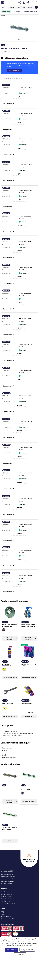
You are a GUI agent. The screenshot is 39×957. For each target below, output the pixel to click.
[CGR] (2, 2)
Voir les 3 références (9, 716)
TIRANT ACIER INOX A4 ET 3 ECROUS (9, 828)
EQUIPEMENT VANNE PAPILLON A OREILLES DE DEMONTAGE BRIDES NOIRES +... (28, 625)
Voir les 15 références (9, 801)
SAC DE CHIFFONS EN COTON (28, 665)
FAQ (2, 912)
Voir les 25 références (9, 638)
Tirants (3, 15)
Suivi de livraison (6, 896)
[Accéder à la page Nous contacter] (33, 2)
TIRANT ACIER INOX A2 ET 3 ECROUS (28, 788)
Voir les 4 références (28, 677)
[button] (24, 2)
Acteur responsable (7, 879)
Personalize (20, 954)
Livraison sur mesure (7, 892)
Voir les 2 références (9, 677)
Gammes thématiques (30, 11)
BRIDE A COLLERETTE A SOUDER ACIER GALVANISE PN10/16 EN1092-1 (9, 625)
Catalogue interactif (7, 901)
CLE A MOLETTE (7, 703)
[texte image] (10, 612)
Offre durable (6, 11)
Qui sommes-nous (7, 874)
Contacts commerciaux (8, 898)
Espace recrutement (7, 881)
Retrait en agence (6, 894)
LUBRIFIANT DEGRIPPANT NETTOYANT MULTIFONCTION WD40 (10, 665)
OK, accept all (12, 950)
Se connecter (14, 71)
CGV (2, 914)
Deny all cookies (27, 950)
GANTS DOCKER (26, 703)
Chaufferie (17, 11)
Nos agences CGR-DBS (8, 876)
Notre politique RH (7, 883)
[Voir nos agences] (28, 2)
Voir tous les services (8, 903)
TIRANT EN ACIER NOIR (9, 788)
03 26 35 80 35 (29, 862)
